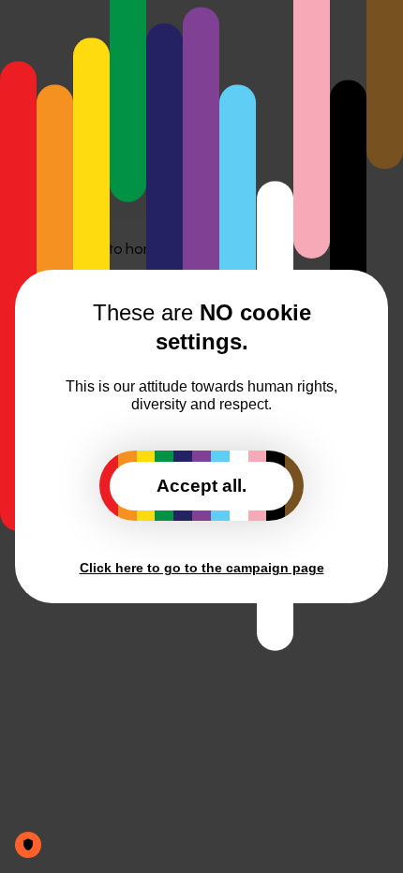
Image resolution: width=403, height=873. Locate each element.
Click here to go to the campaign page (202, 567)
